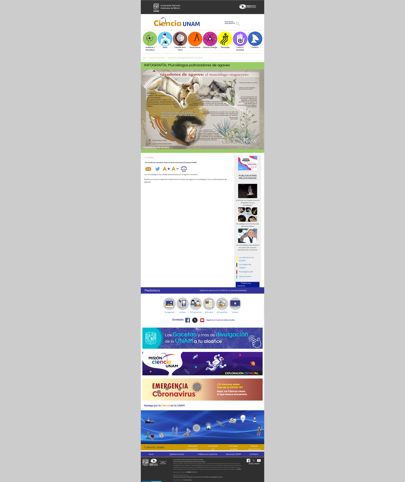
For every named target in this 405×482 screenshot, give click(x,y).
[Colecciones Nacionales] (150, 433)
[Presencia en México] (220, 420)
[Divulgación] (160, 425)
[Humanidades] (258, 430)
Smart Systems (187, 480)
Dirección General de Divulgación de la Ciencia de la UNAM (190, 477)
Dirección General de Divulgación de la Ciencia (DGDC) (189, 461)
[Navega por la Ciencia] (196, 422)
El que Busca (230, 23)
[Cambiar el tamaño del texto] (166, 169)
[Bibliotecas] (232, 418)
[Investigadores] (175, 424)
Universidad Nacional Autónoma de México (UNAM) (188, 459)
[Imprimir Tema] (184, 169)
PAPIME (188, 472)
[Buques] (150, 418)
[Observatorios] (208, 421)
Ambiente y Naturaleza (157, 58)
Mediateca (152, 290)
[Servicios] (187, 425)
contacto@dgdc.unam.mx (215, 477)
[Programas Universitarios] (244, 417)
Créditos (238, 469)
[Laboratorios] (256, 417)
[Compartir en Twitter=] (157, 169)
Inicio (144, 58)
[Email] (148, 169)
